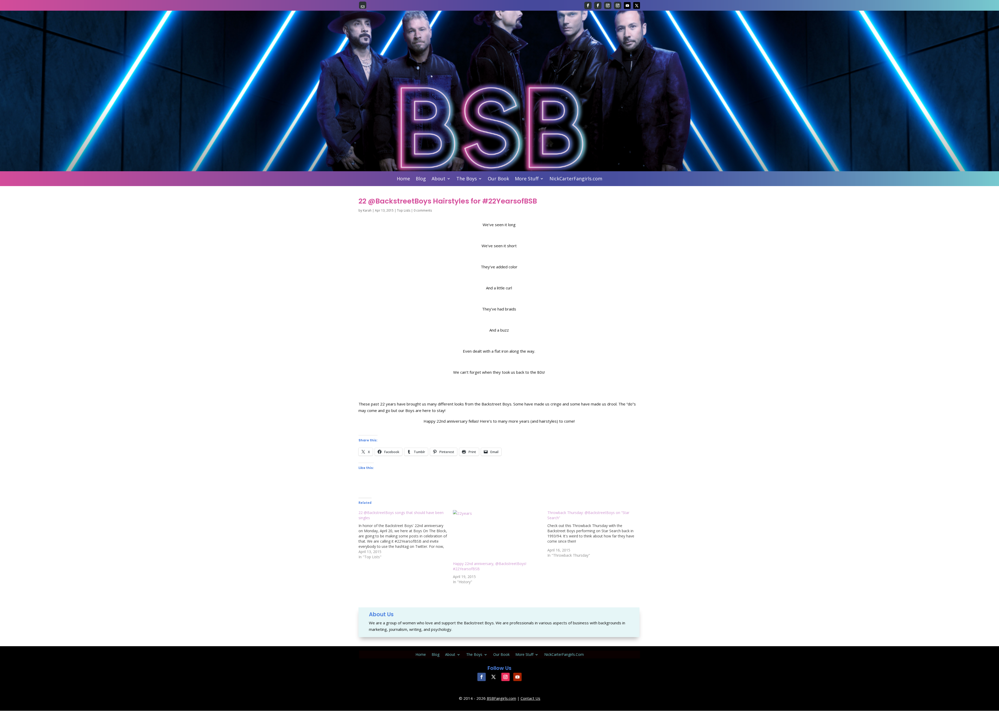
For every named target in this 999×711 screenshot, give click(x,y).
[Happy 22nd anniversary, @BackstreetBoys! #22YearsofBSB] (497, 535)
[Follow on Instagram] (607, 5)
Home (403, 179)
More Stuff (527, 179)
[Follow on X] (636, 5)
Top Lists (403, 210)
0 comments (423, 210)
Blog (421, 179)
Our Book (498, 179)
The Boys (466, 179)
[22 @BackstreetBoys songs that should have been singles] (405, 535)
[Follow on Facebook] (588, 5)
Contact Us (530, 698)
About (438, 179)
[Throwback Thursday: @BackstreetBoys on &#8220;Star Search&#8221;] (594, 534)
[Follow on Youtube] (627, 5)
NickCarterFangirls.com (575, 179)
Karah (367, 210)
